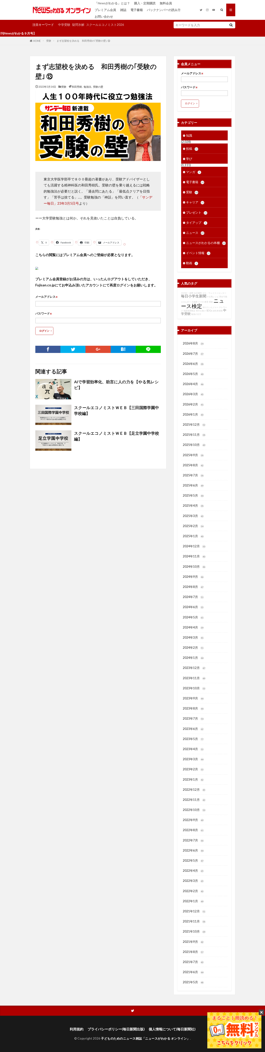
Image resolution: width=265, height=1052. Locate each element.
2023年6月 (193, 729)
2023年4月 (193, 749)
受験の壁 (98, 86)
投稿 (192, 148)
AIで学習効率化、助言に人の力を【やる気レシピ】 (116, 384)
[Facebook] (47, 349)
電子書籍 (137, 10)
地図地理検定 (189, 310)
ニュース (195, 233)
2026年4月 (193, 384)
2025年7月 (193, 475)
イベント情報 (198, 253)
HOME (37, 40)
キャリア (195, 202)
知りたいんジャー (210, 307)
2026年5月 (193, 374)
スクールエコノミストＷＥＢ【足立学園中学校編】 (116, 436)
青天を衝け (201, 310)
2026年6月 (193, 364)
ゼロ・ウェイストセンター (214, 293)
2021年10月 (194, 931)
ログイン (44, 330)
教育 (206, 302)
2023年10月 (194, 688)
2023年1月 (193, 779)
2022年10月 (194, 810)
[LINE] (148, 349)
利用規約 (76, 1029)
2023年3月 (193, 759)
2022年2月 (193, 891)
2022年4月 (193, 870)
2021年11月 (194, 921)
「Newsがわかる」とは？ (112, 3)
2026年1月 (193, 414)
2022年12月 (194, 789)
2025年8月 (193, 465)
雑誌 (123, 10)
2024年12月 (194, 546)
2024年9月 (193, 577)
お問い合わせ (104, 16)
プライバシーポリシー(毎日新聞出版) (116, 1029)
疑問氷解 (78, 25)
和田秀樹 (77, 86)
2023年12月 (194, 668)
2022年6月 (193, 850)
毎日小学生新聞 (193, 296)
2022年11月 (194, 800)
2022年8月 (193, 830)
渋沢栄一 (185, 293)
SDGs (209, 310)
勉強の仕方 (196, 314)
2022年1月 (193, 901)
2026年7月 (193, 353)
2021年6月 (193, 972)
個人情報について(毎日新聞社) (172, 1029)
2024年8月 (193, 587)
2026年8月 (193, 343)
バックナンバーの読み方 (164, 10)
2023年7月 (193, 718)
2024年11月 (194, 556)
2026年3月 (193, 394)
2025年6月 (193, 485)
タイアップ (196, 222)
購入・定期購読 (145, 3)
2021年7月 (193, 962)
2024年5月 (193, 617)
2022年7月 (193, 840)
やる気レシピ (213, 296)
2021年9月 (193, 942)
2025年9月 (193, 455)
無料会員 (166, 3)
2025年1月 (193, 536)
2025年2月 (193, 526)
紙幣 (191, 293)
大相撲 (194, 302)
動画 (191, 263)
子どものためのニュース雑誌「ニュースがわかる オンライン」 (145, 1038)
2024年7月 (193, 597)
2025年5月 (193, 495)
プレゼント (196, 212)
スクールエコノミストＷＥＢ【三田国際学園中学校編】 (116, 410)
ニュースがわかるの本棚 (206, 243)
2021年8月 (193, 952)
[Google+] (98, 349)
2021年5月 (193, 982)
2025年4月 (193, 505)
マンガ (193, 172)
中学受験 (64, 25)
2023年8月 (193, 708)
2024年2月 (193, 647)
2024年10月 (194, 566)
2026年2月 (193, 404)
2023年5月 (193, 739)
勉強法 (87, 86)
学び (189, 159)
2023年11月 (194, 678)
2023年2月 (193, 769)
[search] (231, 25)
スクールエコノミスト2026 (105, 25)
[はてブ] (123, 349)
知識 (189, 135)
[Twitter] (72, 349)
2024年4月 (193, 627)
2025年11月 (194, 434)
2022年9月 (193, 820)
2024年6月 (193, 607)
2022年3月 (193, 881)
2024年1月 (193, 658)
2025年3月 (193, 516)
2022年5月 (193, 860)
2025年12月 (194, 424)
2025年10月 (194, 445)
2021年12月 (194, 911)
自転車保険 (218, 310)
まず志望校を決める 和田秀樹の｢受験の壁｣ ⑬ (83, 40)
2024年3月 (193, 637)
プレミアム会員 (105, 10)
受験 (48, 40)
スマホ (201, 302)
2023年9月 (193, 698)
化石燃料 (198, 293)
